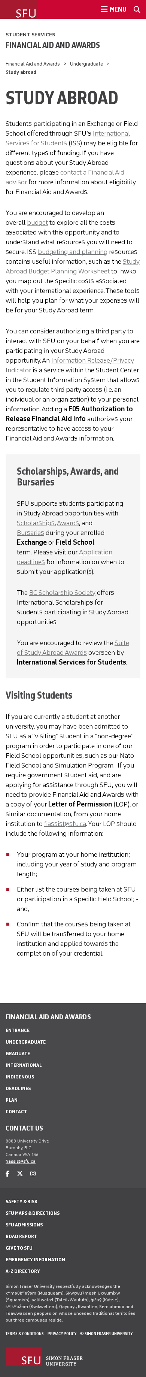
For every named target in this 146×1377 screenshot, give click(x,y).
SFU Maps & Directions (33, 1213)
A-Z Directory (23, 1271)
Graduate (18, 1053)
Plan (12, 1100)
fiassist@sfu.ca (65, 824)
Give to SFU (19, 1248)
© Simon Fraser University (106, 1333)
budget (37, 222)
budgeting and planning (72, 252)
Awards (68, 523)
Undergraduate (86, 64)
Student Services (30, 34)
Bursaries (30, 533)
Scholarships (36, 523)
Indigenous (20, 1077)
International (24, 1065)
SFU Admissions (24, 1225)
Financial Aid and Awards (53, 45)
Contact (16, 1111)
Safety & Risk (21, 1201)
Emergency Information (35, 1259)
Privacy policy (62, 1333)
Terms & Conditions (25, 1333)
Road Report (21, 1236)
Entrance (18, 1030)
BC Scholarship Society (62, 592)
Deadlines (18, 1088)
